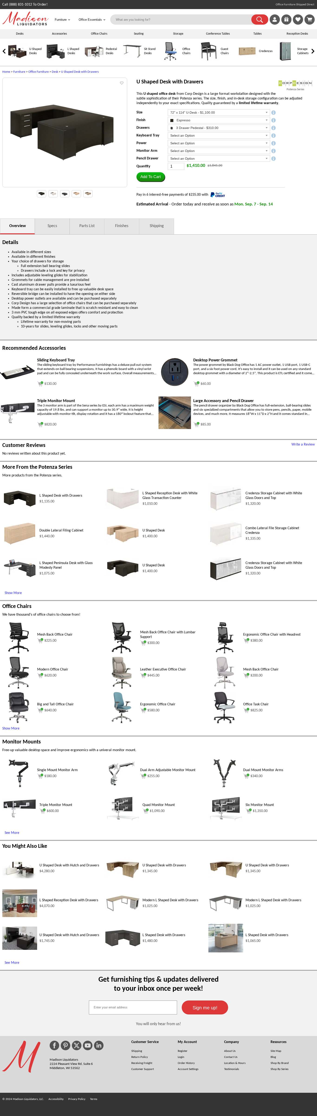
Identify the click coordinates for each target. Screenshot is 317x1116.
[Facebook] (54, 1045)
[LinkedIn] (99, 1045)
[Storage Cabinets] (285, 60)
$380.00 (256, 641)
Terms (93, 1099)
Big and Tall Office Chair (55, 704)
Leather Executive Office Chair (163, 669)
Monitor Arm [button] (146, 151)
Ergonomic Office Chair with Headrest (272, 635)
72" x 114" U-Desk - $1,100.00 (192, 112)
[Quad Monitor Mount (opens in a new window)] (122, 819)
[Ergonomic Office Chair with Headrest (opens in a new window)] (224, 653)
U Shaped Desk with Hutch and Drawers (69, 865)
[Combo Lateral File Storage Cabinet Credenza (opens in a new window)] (225, 546)
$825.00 (256, 710)
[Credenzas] (247, 60)
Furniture (19, 72)
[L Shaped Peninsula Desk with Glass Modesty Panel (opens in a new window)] (19, 578)
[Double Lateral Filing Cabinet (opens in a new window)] (19, 545)
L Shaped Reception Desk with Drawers (68, 900)
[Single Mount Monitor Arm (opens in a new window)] (18, 789)
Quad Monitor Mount (158, 805)
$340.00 (256, 776)
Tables (257, 34)
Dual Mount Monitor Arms (263, 770)
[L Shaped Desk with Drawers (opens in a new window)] (19, 507)
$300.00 (153, 643)
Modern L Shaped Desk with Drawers (170, 900)
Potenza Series (295, 89)
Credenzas (265, 51)
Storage (178, 34)
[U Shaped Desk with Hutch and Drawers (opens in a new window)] (19, 877)
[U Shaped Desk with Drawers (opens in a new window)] (122, 877)
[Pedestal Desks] (94, 60)
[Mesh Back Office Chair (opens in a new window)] (18, 653)
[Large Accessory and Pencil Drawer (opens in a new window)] (174, 428)
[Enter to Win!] (286, 24)
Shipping (157, 226)
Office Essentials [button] (92, 20)
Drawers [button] (142, 128)
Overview (17, 226)
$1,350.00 (260, 811)
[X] (76, 1045)
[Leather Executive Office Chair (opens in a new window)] (121, 688)
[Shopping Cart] (309, 19)
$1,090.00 (157, 811)
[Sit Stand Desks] (132, 60)
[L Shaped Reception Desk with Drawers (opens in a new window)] (19, 916)
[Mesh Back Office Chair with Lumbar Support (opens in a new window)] (121, 653)
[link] (309, 19)
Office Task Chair (256, 704)
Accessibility (56, 1099)
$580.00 (153, 710)
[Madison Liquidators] (25, 24)
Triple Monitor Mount (55, 805)
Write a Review (303, 444)
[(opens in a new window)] (295, 83)
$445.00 (153, 675)
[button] (259, 19)
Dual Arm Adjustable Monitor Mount (167, 770)
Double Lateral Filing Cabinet (61, 530)
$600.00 (53, 811)
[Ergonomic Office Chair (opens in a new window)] (121, 723)
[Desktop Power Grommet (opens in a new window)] (175, 387)
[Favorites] (298, 24)
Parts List (87, 226)
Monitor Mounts (21, 742)
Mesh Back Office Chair (55, 635)
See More (12, 833)
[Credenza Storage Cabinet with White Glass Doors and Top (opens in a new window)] (225, 511)
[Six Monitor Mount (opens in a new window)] (225, 819)
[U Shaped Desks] (17, 60)
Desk (55, 72)
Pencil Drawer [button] (147, 158)
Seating (139, 34)
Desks (19, 34)
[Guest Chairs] (209, 60)
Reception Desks (297, 34)
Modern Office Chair (52, 669)
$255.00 (153, 776)
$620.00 (50, 675)
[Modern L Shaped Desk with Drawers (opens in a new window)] (122, 911)
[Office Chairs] (170, 60)
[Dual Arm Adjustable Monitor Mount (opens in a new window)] (121, 789)
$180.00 (50, 776)
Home (6, 72)
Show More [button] (10, 728)
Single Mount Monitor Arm (57, 770)
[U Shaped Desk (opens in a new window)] (122, 543)
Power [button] (141, 143)
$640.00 (50, 710)
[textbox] (133, 1007)
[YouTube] (88, 1045)
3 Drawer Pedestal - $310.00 (196, 128)
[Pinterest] (65, 1045)
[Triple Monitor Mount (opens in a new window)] (17, 422)
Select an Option (182, 135)
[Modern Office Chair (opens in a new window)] (18, 688)
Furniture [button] (62, 20)
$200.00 (256, 675)
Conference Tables (218, 34)
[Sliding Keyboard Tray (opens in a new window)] (17, 378)
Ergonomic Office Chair (157, 704)
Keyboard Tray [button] (147, 135)
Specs (52, 226)
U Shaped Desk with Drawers (80, 72)
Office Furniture (38, 72)
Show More (13, 593)
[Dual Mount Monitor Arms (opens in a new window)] (224, 789)
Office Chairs (99, 34)
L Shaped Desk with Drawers (60, 496)
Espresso (183, 120)
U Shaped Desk (153, 530)
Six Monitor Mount (260, 805)
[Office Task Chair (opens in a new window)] (224, 723)
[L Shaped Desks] (55, 60)
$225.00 (50, 641)
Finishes (121, 226)
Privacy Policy (76, 1099)
